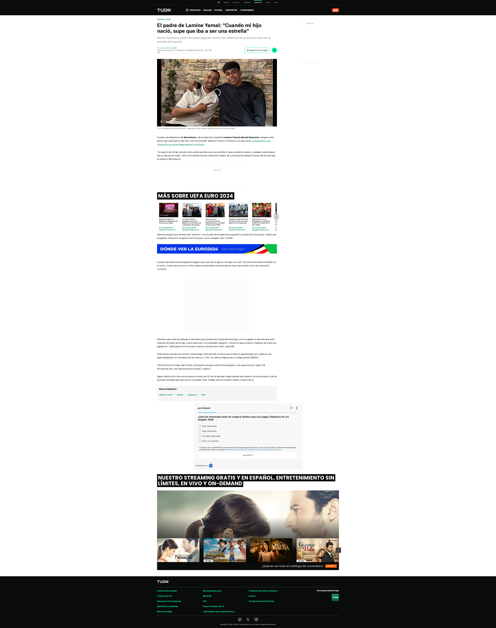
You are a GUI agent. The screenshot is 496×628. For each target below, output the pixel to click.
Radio (268, 2)
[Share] (274, 50)
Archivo (252, 596)
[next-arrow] (276, 216)
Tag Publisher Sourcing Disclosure (218, 612)
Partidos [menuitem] (195, 10)
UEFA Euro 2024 (164, 19)
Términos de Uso (164, 596)
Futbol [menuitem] (218, 10)
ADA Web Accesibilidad (167, 606)
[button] (217, 92)
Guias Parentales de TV (213, 606)
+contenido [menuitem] (247, 10)
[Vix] (335, 10)
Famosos (247, 2)
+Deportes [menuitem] (231, 10)
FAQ (204, 601)
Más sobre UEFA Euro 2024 (195, 196)
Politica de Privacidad (167, 591)
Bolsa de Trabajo (164, 612)
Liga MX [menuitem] (207, 10)
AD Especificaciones (212, 591)
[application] (217, 92)
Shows (226, 2)
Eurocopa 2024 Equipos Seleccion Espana (167, 229)
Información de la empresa (169, 601)
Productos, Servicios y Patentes (263, 591)
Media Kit (207, 596)
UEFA (203, 395)
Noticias (236, 2)
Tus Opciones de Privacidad (261, 601)
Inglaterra (192, 395)
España (180, 395)
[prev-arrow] (155, 550)
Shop (276, 2)
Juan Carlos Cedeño (168, 48)
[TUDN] (164, 10)
